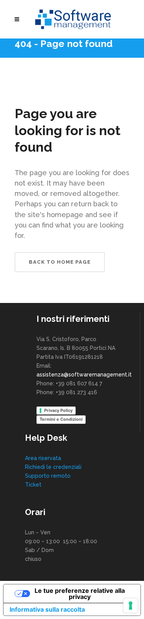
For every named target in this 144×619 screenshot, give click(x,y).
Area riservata (43, 458)
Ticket (33, 485)
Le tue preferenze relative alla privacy (80, 594)
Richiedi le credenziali (53, 467)
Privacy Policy (58, 410)
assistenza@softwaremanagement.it (84, 374)
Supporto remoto (48, 476)
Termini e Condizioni (61, 419)
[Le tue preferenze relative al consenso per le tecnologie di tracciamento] (130, 605)
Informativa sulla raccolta (47, 609)
